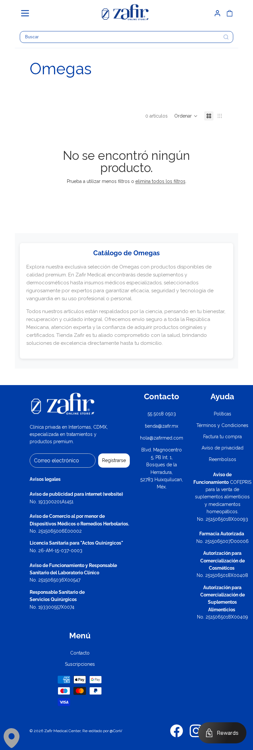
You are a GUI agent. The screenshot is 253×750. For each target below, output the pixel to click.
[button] (28, 13)
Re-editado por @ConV (102, 731)
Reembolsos (222, 459)
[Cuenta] (217, 13)
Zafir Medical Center (62, 731)
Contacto (80, 653)
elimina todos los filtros (160, 181)
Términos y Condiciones (222, 425)
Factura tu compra (222, 436)
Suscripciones (80, 664)
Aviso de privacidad (222, 447)
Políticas (222, 413)
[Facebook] (176, 731)
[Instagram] (196, 731)
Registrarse (114, 460)
